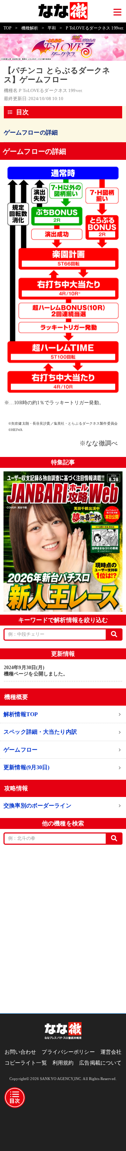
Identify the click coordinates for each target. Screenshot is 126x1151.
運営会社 (111, 1052)
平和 (52, 28)
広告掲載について (100, 1063)
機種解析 (29, 28)
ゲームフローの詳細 (31, 132)
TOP (8, 28)
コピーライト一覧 (26, 1063)
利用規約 (63, 1063)
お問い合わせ (20, 1052)
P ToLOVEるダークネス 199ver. (95, 28)
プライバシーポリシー (68, 1052)
